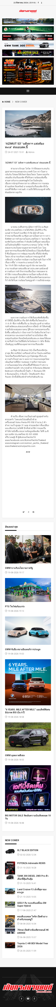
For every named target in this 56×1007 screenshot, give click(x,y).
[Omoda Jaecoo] (28, 21)
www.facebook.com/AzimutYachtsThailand (25, 440)
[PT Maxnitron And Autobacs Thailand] (28, 29)
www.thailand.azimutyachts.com (20, 446)
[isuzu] (28, 36)
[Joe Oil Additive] (28, 70)
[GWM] (28, 44)
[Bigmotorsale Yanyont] (28, 52)
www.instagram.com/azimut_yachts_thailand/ (27, 443)
